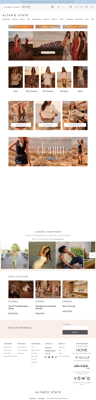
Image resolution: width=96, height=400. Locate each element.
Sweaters (46, 19)
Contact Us (49, 343)
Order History (7, 353)
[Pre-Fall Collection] (48, 46)
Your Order (8, 343)
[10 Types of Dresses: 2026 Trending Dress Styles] (21, 289)
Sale (92, 19)
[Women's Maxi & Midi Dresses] (32, 77)
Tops (28, 19)
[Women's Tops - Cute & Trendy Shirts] (15, 77)
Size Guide (34, 353)
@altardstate (42, 235)
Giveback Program (50, 350)
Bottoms (54, 19)
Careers (61, 353)
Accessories (79, 19)
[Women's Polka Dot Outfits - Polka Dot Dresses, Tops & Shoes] (75, 26)
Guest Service (35, 343)
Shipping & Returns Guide (10, 356)
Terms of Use (32, 398)
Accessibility (34, 362)
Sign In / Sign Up (21, 347)
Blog (60, 350)
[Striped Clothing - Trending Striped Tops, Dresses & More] (48, 26)
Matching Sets (36, 19)
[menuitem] (6, 19)
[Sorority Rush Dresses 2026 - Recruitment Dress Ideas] (48, 289)
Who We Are (62, 347)
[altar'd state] (15, 15)
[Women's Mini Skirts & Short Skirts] (80, 77)
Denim (62, 19)
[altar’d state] (11, 7)
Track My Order (7, 350)
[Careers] (75, 289)
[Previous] (4, 255)
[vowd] (82, 378)
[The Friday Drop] (21, 115)
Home (87, 19)
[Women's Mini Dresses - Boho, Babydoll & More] (48, 77)
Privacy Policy (41, 398)
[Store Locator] (52, 7)
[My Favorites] (70, 7)
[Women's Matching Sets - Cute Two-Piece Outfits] (75, 115)
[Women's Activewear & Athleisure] (21, 26)
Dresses (22, 19)
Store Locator (34, 356)
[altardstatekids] (26, 7)
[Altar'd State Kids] (82, 366)
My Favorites (20, 353)
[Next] (92, 255)
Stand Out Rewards (22, 350)
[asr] (82, 357)
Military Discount (35, 350)
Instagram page (59, 239)
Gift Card (33, 359)
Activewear (69, 19)
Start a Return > (8, 347)
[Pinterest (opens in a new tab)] (52, 357)
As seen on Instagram (64, 356)
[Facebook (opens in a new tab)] (49, 357)
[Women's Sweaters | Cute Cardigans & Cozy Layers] (48, 115)
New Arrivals (6, 19)
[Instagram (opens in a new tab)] (46, 357)
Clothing (14, 19)
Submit (75, 332)
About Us (62, 343)
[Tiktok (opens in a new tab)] (56, 357)
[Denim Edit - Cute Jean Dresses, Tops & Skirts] (48, 151)
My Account (21, 343)
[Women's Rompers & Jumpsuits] (64, 77)
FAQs (32, 347)
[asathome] (82, 348)
